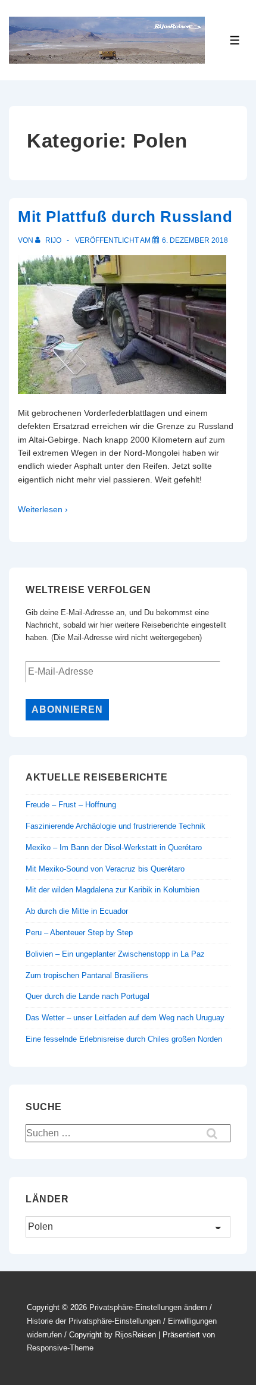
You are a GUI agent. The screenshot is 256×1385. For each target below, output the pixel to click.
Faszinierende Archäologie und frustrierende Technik (115, 826)
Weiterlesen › (43, 509)
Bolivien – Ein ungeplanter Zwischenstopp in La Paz (115, 954)
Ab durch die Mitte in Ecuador (77, 911)
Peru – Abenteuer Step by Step (79, 932)
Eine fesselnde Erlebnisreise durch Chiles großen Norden (124, 1039)
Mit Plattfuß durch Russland (125, 216)
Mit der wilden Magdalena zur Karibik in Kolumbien (112, 889)
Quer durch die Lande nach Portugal (87, 996)
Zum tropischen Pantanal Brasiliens (87, 975)
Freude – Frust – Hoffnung (71, 804)
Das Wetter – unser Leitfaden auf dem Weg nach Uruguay (125, 1017)
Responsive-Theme (60, 1347)
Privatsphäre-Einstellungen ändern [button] (148, 1307)
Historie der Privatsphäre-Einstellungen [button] (94, 1321)
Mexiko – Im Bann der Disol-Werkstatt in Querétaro (114, 847)
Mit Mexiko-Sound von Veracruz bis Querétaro (105, 868)
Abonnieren (67, 709)
